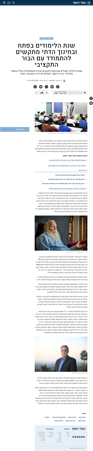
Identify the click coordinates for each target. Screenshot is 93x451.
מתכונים (59, 440)
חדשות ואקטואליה (46, 38)
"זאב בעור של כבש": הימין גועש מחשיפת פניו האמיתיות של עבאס (63, 183)
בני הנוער (62, 151)
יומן (68, 436)
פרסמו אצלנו (41, 432)
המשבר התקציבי (61, 143)
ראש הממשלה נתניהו (64, 193)
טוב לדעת (58, 442)
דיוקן (60, 432)
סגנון (60, 438)
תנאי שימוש (42, 436)
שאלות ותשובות (43, 439)
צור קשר (51, 432)
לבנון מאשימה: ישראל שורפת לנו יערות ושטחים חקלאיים (66, 179)
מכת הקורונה (77, 146)
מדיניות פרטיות (41, 434)
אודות (51, 434)
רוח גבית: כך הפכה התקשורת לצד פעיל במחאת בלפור (67, 188)
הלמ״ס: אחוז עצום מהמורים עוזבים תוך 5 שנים (70, 175)
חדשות (67, 432)
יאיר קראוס (59, 80)
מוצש (59, 434)
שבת (60, 436)
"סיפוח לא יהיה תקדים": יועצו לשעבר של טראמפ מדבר (67, 165)
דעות (68, 434)
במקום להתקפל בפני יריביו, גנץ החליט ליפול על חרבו (67, 160)
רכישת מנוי (50, 436)
